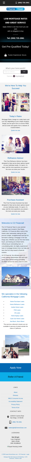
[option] (15, 276)
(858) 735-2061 (17, 422)
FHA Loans (17, 310)
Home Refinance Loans (17, 304)
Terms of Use (15, 407)
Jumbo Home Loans (17, 307)
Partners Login (18, 458)
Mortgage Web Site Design (10, 457)
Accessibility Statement (15, 401)
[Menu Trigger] (4, 2)
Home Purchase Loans (17, 301)
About (15, 392)
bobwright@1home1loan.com (18, 427)
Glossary (15, 395)
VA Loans (17, 313)
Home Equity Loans (17, 316)
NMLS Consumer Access (15, 398)
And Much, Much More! (17, 321)
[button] (1, 276)
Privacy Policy (15, 404)
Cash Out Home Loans (17, 318)
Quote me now (15, 130)
